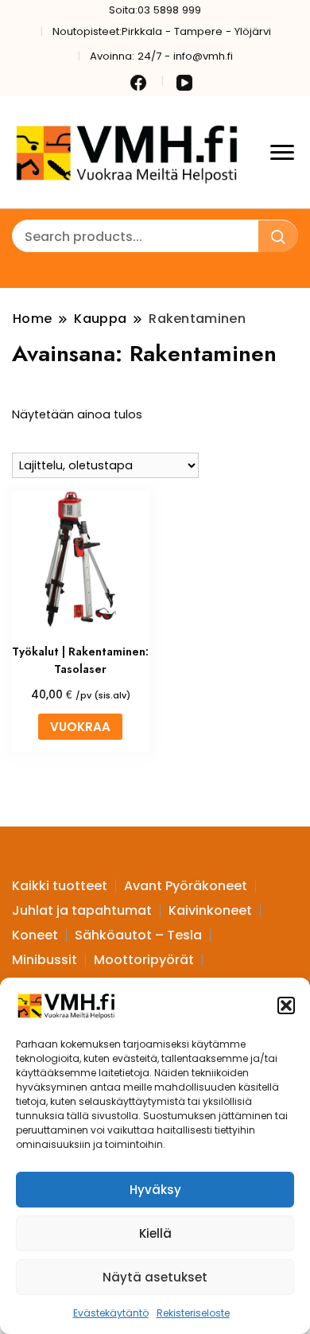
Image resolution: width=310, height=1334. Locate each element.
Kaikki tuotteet (59, 886)
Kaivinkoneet (210, 910)
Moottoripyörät (144, 960)
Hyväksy (155, 1189)
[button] (286, 1005)
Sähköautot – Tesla (138, 935)
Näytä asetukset (155, 1277)
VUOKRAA (80, 726)
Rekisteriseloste (193, 1313)
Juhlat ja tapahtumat (82, 910)
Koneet (35, 935)
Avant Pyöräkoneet (185, 886)
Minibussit (44, 960)
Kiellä (155, 1233)
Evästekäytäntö (111, 1313)
